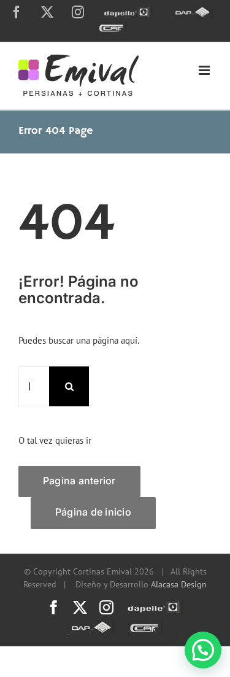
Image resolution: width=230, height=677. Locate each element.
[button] (203, 650)
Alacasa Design (179, 584)
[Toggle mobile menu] (205, 70)
